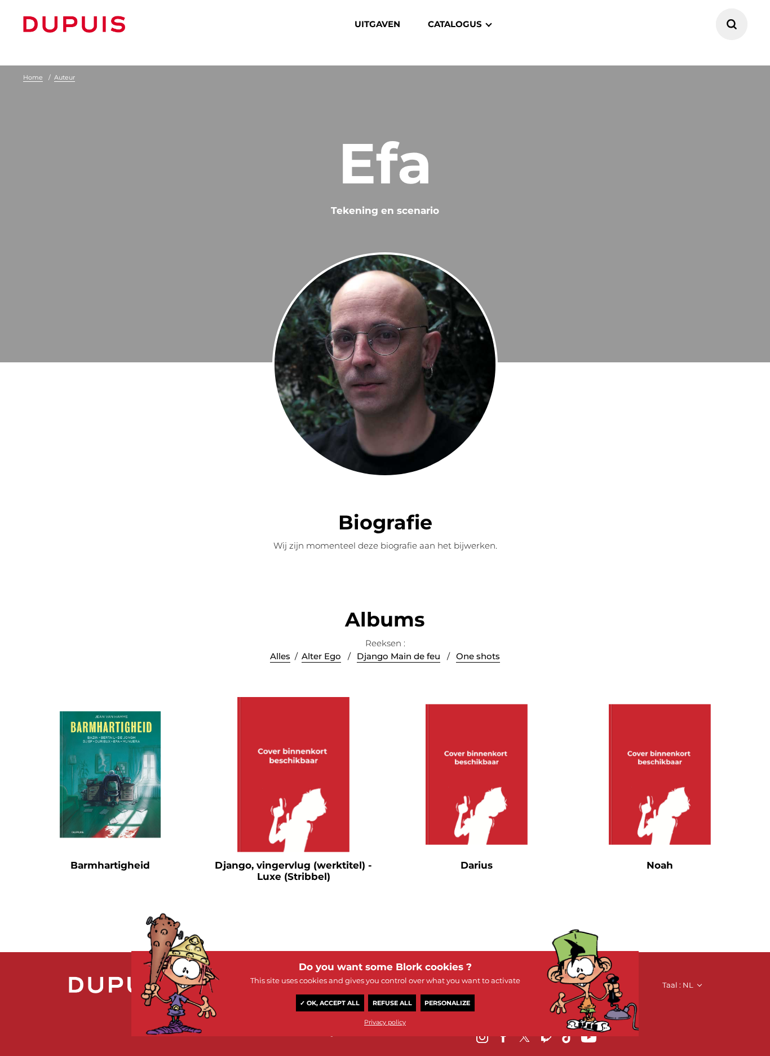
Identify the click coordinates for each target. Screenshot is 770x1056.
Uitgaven (377, 24)
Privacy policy (385, 1022)
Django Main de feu (398, 656)
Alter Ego (321, 656)
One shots (478, 656)
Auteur (64, 77)
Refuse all (392, 1003)
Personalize (447, 1003)
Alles (280, 656)
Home (33, 77)
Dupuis (76, 24)
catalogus (455, 24)
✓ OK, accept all (330, 1003)
